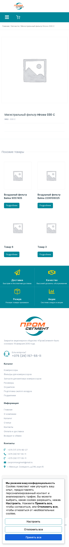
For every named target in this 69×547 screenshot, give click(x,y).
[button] (7, 17)
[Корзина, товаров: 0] (18, 17)
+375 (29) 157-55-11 (26, 356)
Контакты (8, 427)
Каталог (8, 418)
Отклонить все (33, 529)
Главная (5, 26)
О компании (10, 414)
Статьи (7, 422)
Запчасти (15, 26)
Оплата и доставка (14, 431)
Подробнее (11, 205)
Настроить (33, 521)
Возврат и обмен (13, 435)
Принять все (33, 537)
